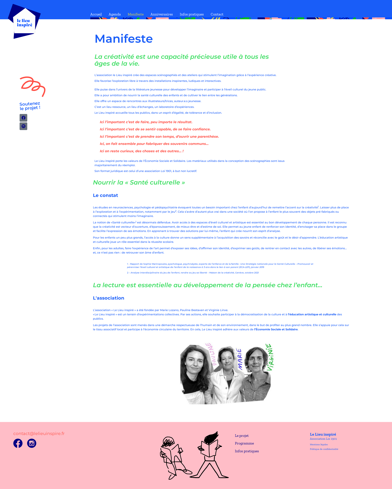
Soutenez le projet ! (30, 105)
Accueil (96, 14)
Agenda (115, 14)
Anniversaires (162, 14)
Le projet (242, 435)
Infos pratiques (192, 14)
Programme (244, 443)
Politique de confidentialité (324, 449)
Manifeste (136, 14)
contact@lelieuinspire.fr (39, 433)
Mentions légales (319, 444)
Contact (217, 14)
